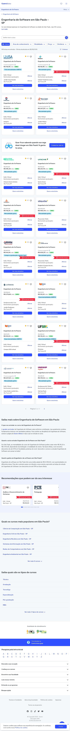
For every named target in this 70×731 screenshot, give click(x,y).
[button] (35, 37)
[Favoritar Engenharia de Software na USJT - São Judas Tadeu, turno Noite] (65, 200)
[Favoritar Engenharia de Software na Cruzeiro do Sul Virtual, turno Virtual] (31, 368)
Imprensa (58, 700)
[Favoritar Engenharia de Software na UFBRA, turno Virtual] (65, 326)
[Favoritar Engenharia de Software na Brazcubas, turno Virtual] (65, 98)
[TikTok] (35, 711)
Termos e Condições (15, 700)
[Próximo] (44, 408)
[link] (9, 57)
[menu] (66, 3)
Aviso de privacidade (31, 700)
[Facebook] (27, 711)
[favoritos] (61, 3)
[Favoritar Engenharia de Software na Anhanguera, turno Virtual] (31, 200)
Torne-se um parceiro (35, 705)
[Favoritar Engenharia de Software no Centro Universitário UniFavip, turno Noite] (65, 368)
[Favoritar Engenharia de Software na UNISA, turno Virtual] (31, 56)
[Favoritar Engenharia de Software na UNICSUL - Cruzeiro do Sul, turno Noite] (65, 242)
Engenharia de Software (10, 9)
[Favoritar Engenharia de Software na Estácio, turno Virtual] (65, 56)
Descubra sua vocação (9, 664)
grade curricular (8, 429)
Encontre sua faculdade (9, 674)
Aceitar (61, 727)
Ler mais (4, 29)
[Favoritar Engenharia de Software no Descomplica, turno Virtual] (31, 158)
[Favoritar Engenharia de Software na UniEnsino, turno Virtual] (31, 98)
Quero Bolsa (18, 434)
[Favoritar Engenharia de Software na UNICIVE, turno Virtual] (65, 158)
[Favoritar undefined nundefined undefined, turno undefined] (28, 488)
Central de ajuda (37, 643)
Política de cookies (46, 700)
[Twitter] (38, 711)
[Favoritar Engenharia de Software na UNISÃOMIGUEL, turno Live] (31, 284)
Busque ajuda (6, 690)
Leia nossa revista (7, 680)
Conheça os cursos (8, 669)
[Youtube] (42, 711)
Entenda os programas (9, 685)
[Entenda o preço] (15, 64)
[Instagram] (31, 711)
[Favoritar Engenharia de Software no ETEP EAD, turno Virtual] (65, 284)
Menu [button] (65, 9)
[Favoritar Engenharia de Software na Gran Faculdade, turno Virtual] (31, 242)
